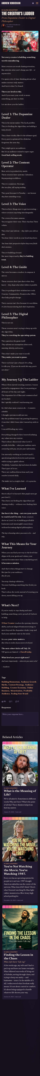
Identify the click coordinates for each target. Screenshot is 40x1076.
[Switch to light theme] (33, 3)
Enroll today (26, 652)
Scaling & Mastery (10, 10)
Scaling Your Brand (19, 694)
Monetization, (17, 691)
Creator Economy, (18, 688)
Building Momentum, (11, 682)
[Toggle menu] (37, 3)
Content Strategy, (16, 685)
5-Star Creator (8, 623)
